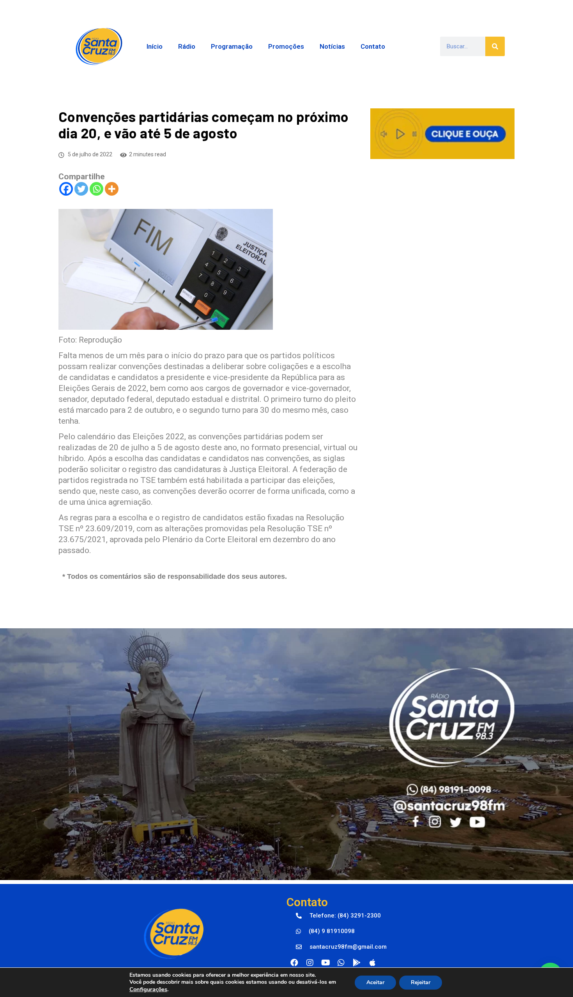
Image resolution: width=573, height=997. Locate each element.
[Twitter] (81, 189)
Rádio (186, 46)
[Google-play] (356, 962)
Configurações (148, 989)
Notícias (332, 46)
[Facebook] (66, 189)
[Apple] (372, 962)
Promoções (286, 46)
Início (155, 46)
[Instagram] (310, 962)
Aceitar (375, 982)
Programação (232, 46)
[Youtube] (325, 962)
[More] (111, 189)
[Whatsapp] (96, 189)
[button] (338, 916)
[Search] (495, 46)
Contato (373, 46)
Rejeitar (420, 982)
